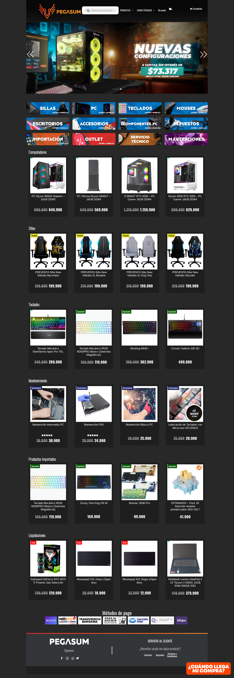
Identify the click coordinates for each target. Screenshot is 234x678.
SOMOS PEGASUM (144, 10)
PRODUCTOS (125, 10)
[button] (203, 54)
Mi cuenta (162, 10)
